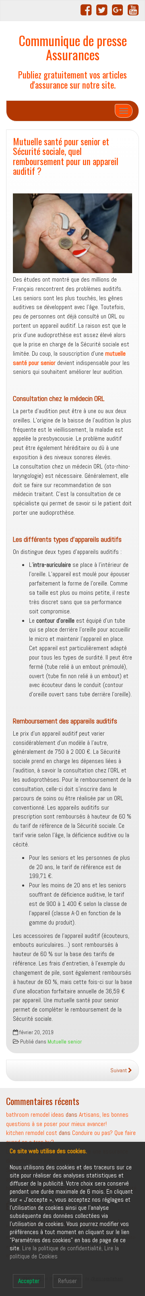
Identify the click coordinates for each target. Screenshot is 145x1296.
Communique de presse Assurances (73, 47)
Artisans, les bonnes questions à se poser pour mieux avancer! (67, 1119)
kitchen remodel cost (31, 1132)
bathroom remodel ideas (35, 1114)
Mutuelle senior (65, 1041)
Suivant (119, 1070)
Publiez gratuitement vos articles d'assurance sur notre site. (72, 79)
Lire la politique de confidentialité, (62, 1248)
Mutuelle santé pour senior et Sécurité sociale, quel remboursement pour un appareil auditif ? (65, 156)
